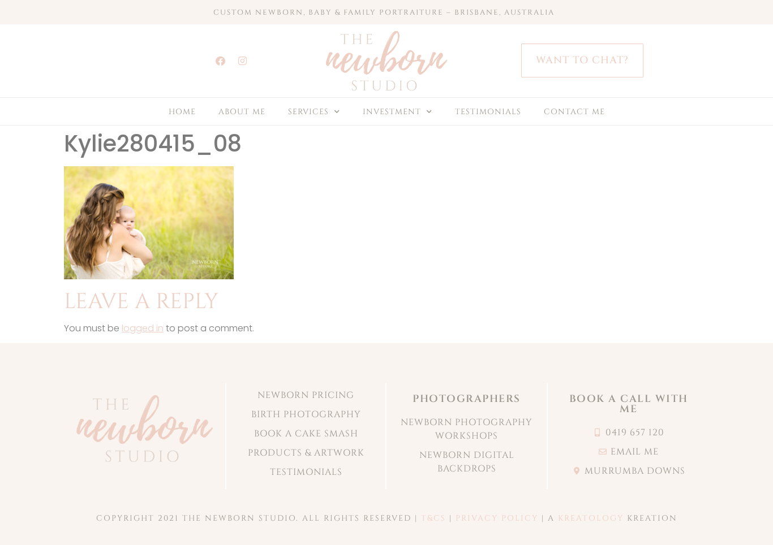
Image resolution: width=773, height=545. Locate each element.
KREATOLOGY (591, 518)
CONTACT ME (574, 111)
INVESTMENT (392, 111)
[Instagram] (242, 60)
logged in (143, 328)
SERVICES (308, 111)
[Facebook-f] (220, 60)
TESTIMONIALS (488, 111)
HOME (182, 111)
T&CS (433, 518)
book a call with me (628, 404)
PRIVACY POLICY (497, 518)
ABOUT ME (241, 111)
